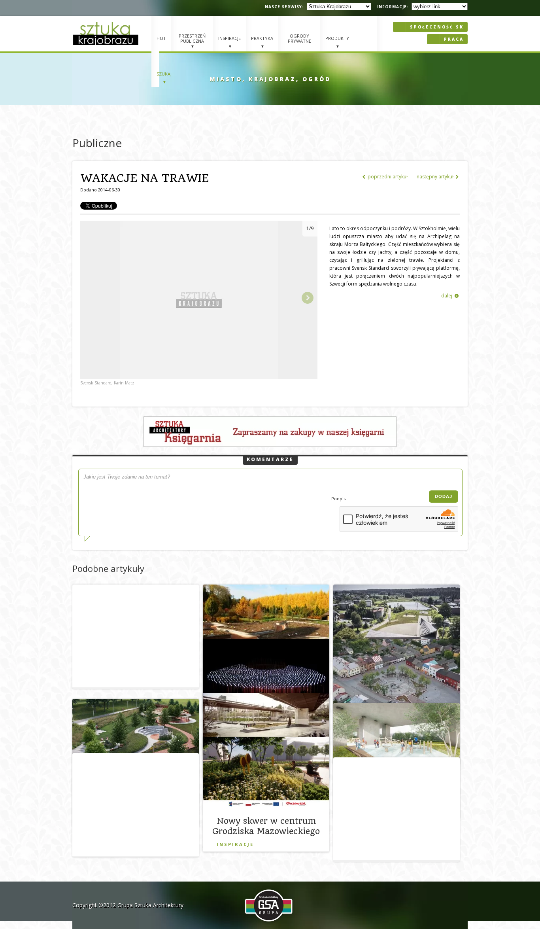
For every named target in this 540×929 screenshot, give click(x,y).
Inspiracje (235, 844)
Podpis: (339, 498)
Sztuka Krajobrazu (106, 33)
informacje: (392, 6)
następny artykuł (438, 176)
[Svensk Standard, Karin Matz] (199, 377)
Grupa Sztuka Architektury (150, 905)
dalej (450, 295)
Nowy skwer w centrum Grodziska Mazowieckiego (266, 826)
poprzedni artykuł (385, 176)
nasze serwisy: (284, 6)
